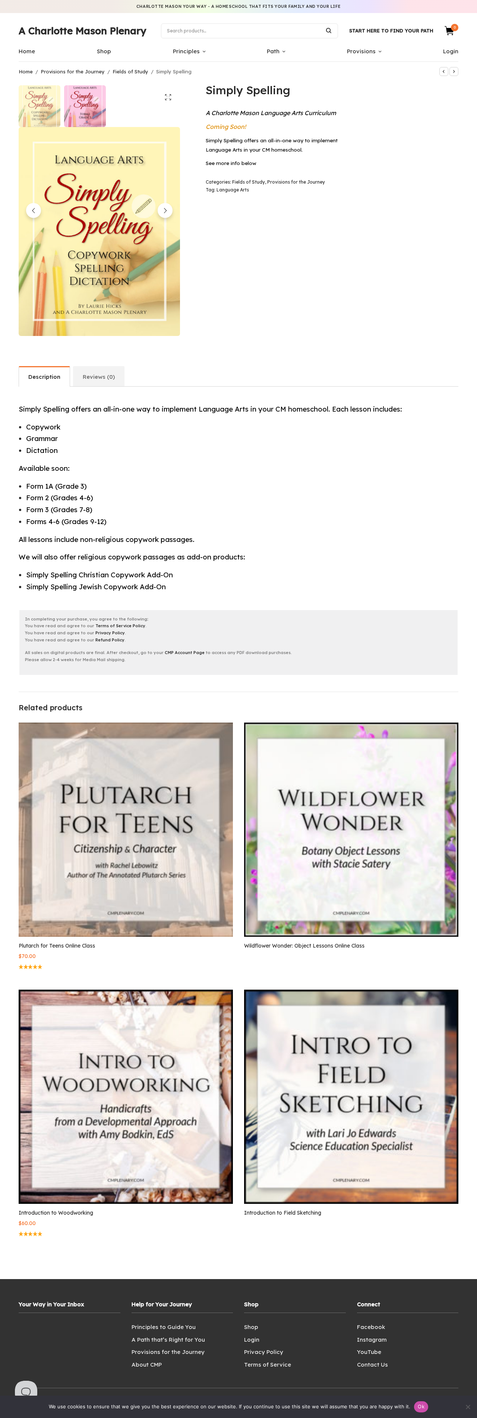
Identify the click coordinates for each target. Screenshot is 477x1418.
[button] (168, 97)
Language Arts (233, 190)
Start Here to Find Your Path (391, 31)
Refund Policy (109, 640)
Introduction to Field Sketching (282, 1212)
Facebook (371, 1326)
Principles (186, 51)
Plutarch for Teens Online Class (57, 945)
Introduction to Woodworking (56, 1212)
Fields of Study (130, 71)
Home (27, 51)
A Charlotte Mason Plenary (82, 31)
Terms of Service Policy (120, 625)
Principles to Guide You (164, 1326)
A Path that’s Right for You (168, 1339)
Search (328, 30)
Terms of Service (267, 1364)
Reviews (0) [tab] (99, 376)
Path (273, 51)
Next (165, 210)
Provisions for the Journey (73, 71)
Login (450, 51)
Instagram (372, 1339)
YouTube (369, 1351)
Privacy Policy (110, 632)
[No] (467, 1407)
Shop (104, 51)
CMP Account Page (185, 652)
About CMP (147, 1364)
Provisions (361, 51)
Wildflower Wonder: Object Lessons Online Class (304, 945)
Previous (33, 210)
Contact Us (372, 1364)
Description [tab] (44, 376)
